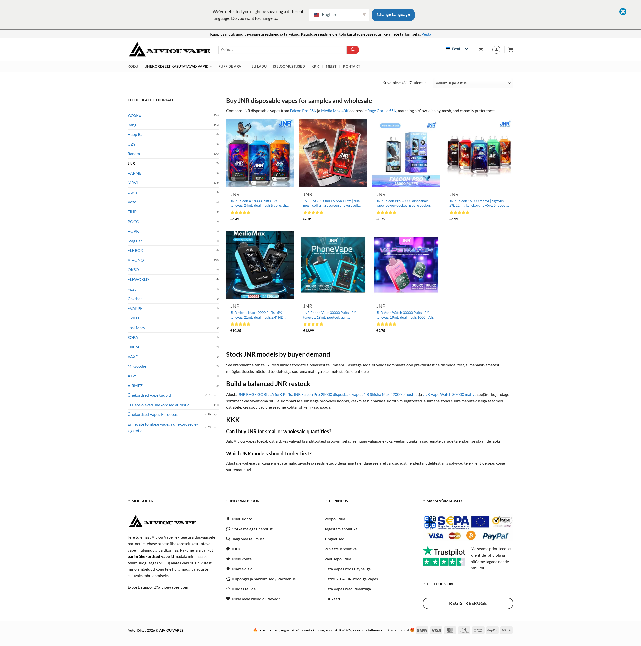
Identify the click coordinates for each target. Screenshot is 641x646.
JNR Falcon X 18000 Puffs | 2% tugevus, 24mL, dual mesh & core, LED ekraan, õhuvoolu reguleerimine (259, 203)
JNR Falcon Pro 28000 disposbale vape (326, 394)
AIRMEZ (135, 385)
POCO (133, 221)
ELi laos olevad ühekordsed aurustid (159, 404)
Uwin (132, 192)
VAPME (134, 173)
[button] (510, 49)
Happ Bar (136, 134)
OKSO (133, 269)
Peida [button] (426, 34)
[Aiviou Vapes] (169, 49)
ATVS (132, 375)
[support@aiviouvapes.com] (481, 50)
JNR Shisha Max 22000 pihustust (390, 394)
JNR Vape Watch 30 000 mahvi (449, 394)
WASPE (134, 115)
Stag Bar (135, 240)
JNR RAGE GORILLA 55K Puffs (265, 394)
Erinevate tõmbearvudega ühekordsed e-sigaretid (163, 427)
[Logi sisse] (496, 50)
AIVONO (136, 260)
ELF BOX (135, 250)
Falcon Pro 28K (303, 110)
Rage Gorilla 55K (381, 110)
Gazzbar (135, 298)
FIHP (132, 211)
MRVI (133, 182)
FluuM (133, 347)
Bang (132, 124)
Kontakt (351, 66)
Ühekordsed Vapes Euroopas (153, 414)
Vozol (132, 202)
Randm (134, 153)
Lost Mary (136, 327)
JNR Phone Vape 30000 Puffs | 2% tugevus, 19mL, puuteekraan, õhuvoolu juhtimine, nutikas (329, 315)
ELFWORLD (138, 279)
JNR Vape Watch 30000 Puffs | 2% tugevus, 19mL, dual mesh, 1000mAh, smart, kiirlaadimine (405, 315)
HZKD (133, 318)
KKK (315, 66)
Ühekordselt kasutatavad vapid (176, 66)
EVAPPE (135, 308)
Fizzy (132, 289)
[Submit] (353, 50)
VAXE (133, 356)
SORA (133, 337)
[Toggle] (216, 395)
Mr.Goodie (137, 366)
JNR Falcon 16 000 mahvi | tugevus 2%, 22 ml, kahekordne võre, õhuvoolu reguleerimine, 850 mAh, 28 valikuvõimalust (478, 203)
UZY (132, 144)
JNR (131, 163)
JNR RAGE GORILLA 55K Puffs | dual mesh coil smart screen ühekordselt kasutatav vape (332, 203)
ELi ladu (259, 66)
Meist (331, 66)
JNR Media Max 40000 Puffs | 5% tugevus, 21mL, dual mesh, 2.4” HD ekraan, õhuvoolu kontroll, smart (257, 315)
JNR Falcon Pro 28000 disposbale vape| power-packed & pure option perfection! (403, 203)
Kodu (133, 66)
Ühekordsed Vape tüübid (149, 395)
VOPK (133, 231)
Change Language (393, 14)
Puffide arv (229, 66)
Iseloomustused (289, 66)
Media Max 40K (335, 110)
